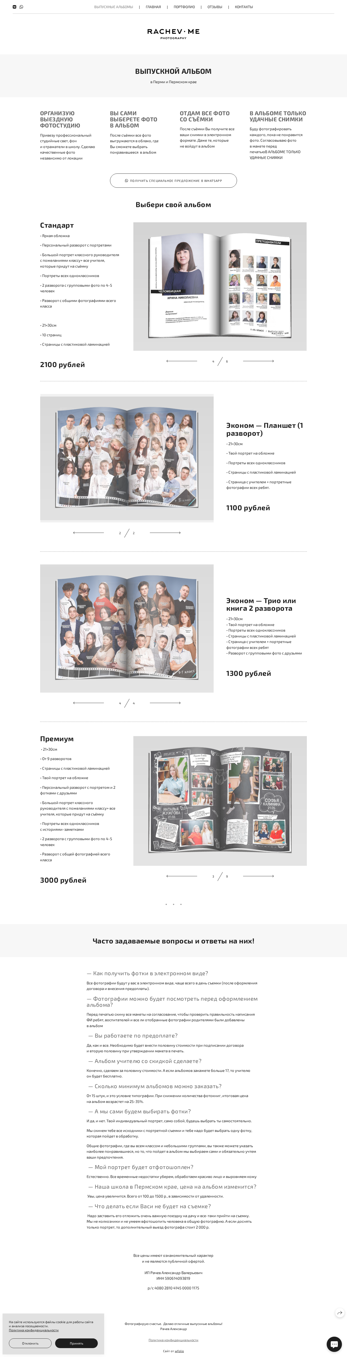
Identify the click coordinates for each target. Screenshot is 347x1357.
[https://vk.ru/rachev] (14, 6)
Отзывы (215, 7)
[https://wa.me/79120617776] (21, 6)
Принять (76, 1343)
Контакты (244, 7)
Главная (153, 7)
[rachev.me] (173, 34)
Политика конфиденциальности (173, 1340)
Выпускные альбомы (113, 7)
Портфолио (184, 7)
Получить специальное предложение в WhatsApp (176, 180)
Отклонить (30, 1343)
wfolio (179, 1350)
